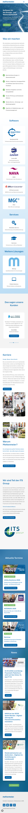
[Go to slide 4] (13, 342)
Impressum (10, 801)
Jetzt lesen (8, 695)
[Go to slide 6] (15, 342)
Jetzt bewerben (7, 389)
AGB (22, 801)
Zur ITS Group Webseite (9, 517)
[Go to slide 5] (14, 342)
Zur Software (7, 25)
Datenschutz (17, 801)
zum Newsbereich (14, 785)
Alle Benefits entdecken (9, 465)
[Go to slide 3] (12, 342)
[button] (2, 810)
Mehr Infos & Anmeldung (10, 588)
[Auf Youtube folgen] (7, 805)
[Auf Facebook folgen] (11, 805)
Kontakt (5, 801)
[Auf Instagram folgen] (14, 805)
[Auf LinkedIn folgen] (4, 805)
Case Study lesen (14, 336)
